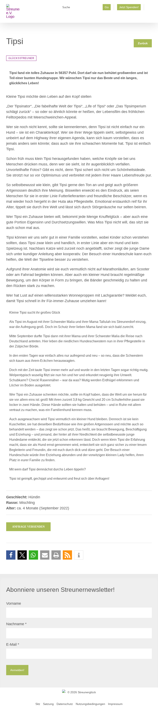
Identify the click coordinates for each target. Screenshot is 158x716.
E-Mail (12, 644)
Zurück (143, 43)
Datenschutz (65, 704)
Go (107, 7)
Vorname (13, 603)
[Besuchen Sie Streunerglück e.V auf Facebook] (149, 8)
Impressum (115, 704)
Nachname (16, 624)
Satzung (48, 704)
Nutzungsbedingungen (90, 704)
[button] (10, 555)
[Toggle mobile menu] (150, 16)
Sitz (37, 704)
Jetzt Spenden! (129, 7)
